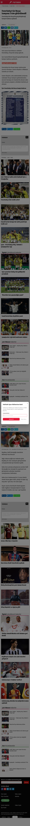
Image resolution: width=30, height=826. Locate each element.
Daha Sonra (23, 419)
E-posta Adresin (6, 413)
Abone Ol (11, 419)
